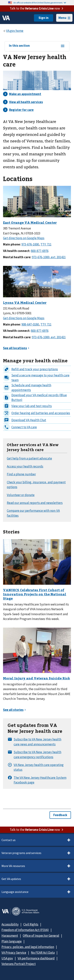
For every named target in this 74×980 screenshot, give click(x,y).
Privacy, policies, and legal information (28, 947)
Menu (62, 18)
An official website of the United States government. (38, 2)
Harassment (10, 935)
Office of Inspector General (41, 935)
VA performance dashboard (36, 958)
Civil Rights (30, 924)
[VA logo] (6, 18)
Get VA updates (11, 879)
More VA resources (13, 866)
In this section (19, 45)
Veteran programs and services (21, 853)
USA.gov (7, 958)
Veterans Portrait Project (19, 964)
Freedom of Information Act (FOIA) (25, 930)
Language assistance (15, 892)
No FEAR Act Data (43, 952)
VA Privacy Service (14, 952)
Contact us (9, 840)
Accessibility (10, 924)
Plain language (12, 941)
